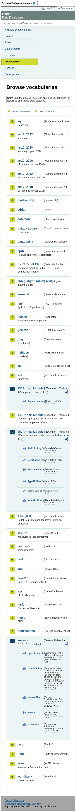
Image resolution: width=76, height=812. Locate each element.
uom (21, 753)
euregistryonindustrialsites (30, 281)
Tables (8, 42)
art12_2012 (25, 134)
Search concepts (47, 111)
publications (26, 630)
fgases (22, 316)
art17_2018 (25, 187)
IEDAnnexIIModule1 (30, 388)
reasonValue (35, 668)
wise (21, 763)
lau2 (20, 568)
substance (33, 724)
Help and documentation (18, 29)
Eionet (19, 23)
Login (48, 8)
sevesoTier (34, 697)
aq (19, 121)
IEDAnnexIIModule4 (30, 431)
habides (23, 352)
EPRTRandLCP (28, 264)
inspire (22, 533)
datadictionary (28, 228)
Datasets (9, 36)
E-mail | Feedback (14, 800)
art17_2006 (25, 160)
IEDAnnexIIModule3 (30, 414)
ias (20, 365)
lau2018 (23, 578)
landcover (25, 546)
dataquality (25, 241)
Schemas (10, 55)
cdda (21, 209)
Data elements (12, 48)
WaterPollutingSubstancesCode (35, 500)
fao (20, 303)
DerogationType (35, 460)
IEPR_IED (24, 516)
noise (21, 617)
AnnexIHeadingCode (35, 401)
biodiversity (26, 200)
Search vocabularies (21, 111)
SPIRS (31, 712)
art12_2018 (25, 147)
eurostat (23, 294)
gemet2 (23, 330)
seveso (23, 640)
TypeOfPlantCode (35, 481)
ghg (20, 339)
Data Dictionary (31, 23)
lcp (20, 591)
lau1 (20, 559)
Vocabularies (12, 61)
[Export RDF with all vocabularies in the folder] (66, 392)
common (24, 219)
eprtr (21, 251)
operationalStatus (35, 653)
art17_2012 (25, 173)
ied (20, 375)
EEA (20, 3)
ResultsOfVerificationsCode (35, 469)
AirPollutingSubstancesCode (35, 448)
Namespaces (12, 74)
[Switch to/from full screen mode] (54, 8)
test (20, 744)
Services (9, 68)
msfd (21, 604)
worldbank (25, 776)
